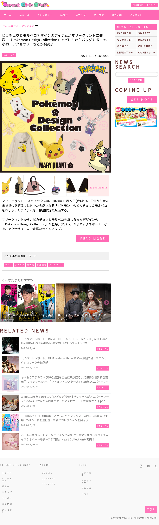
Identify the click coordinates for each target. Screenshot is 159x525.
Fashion (9, 54)
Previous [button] (5, 303)
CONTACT (48, 484)
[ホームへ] (25, 4)
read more (92, 238)
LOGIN (151, 4)
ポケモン (19, 264)
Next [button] (106, 303)
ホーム (8, 14)
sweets (144, 33)
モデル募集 (86, 473)
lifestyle (125, 52)
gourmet (125, 39)
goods (123, 46)
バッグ (8, 264)
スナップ (81, 14)
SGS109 (47, 472)
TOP (151, 509)
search (136, 80)
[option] (28, 302)
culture (145, 46)
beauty (144, 39)
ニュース (24, 14)
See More (142, 99)
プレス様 (86, 488)
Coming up (147, 52)
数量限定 (41, 264)
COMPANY (48, 478)
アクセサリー (56, 264)
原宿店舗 (117, 14)
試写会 (64, 14)
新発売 (30, 264)
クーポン (99, 14)
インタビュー (44, 14)
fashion (124, 33)
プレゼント (136, 14)
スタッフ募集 (86, 481)
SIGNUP (138, 4)
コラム (85, 494)
